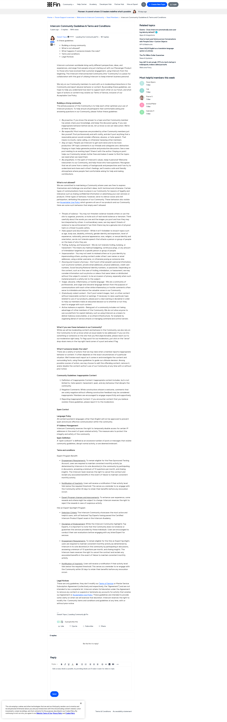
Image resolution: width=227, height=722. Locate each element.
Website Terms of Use (44, 713)
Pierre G (149, 97)
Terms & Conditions (103, 711)
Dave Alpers (151, 82)
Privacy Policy (57, 713)
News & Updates (146, 58)
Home (49, 17)
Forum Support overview (64, 17)
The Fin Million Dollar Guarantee (152, 55)
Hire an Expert (132, 4)
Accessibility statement (122, 711)
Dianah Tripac (62, 37)
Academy (93, 4)
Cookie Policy (70, 713)
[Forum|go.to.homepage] (53, 4)
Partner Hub (119, 4)
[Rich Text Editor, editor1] (90, 678)
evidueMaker (151, 104)
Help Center (82, 4)
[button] (157, 4)
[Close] (80, 703)
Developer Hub (106, 4)
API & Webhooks (146, 45)
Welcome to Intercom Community (90, 17)
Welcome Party (145, 68)
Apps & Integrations (147, 35)
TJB (147, 89)
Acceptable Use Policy (70, 202)
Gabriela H (150, 111)
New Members (113, 17)
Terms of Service (106, 583)
